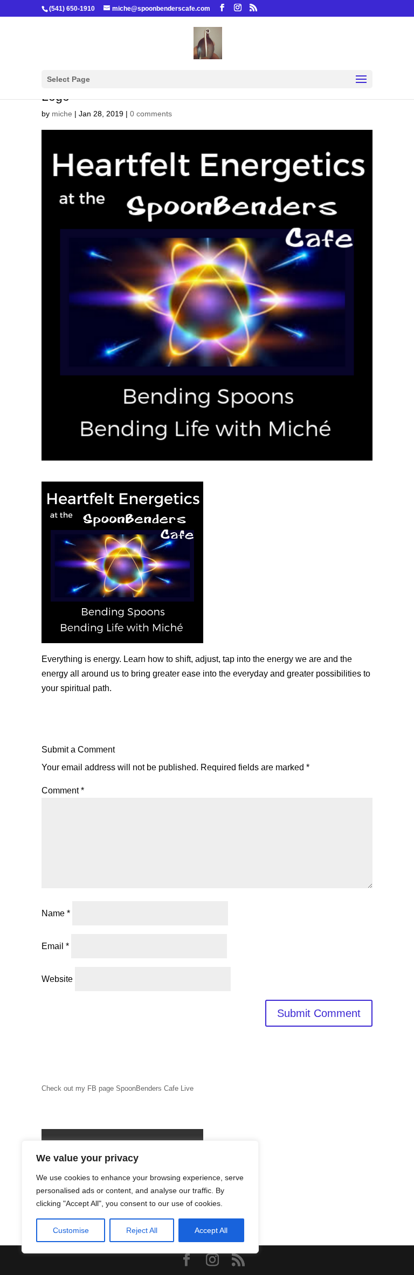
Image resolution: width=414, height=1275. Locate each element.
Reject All (141, 1230)
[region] (140, 1196)
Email (55, 946)
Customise (71, 1230)
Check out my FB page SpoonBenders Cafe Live (118, 1088)
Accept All (211, 1230)
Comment (63, 790)
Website (57, 979)
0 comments (151, 113)
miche (62, 113)
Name (56, 913)
